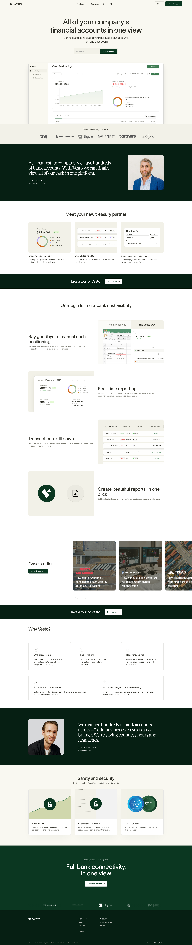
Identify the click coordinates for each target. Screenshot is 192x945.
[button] (82, 4)
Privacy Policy (159, 943)
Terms (149, 943)
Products (104, 919)
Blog (104, 4)
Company (82, 919)
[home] (16, 3)
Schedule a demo (174, 4)
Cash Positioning (106, 922)
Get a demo (112, 281)
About (112, 4)
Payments (103, 925)
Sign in (159, 4)
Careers (81, 931)
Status (142, 943)
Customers (94, 4)
